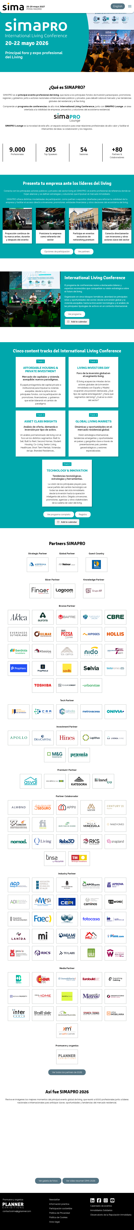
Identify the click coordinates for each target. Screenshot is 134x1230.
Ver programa (74, 314)
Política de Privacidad (59, 1213)
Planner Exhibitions (13, 1205)
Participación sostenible (60, 1208)
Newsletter (54, 1199)
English (117, 6)
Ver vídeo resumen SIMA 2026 (80, 1181)
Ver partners (84, 251)
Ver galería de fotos (48, 1181)
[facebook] (99, 1200)
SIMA (13, 6)
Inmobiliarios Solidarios (101, 1210)
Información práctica (59, 1204)
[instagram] (106, 1200)
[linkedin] (92, 1200)
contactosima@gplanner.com (17, 1211)
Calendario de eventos (101, 1206)
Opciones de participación (57, 251)
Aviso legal (54, 1222)
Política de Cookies (58, 1217)
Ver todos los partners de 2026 (67, 1072)
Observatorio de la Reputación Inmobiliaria (110, 1215)
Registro (83, 514)
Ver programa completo (58, 514)
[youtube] (112, 1200)
